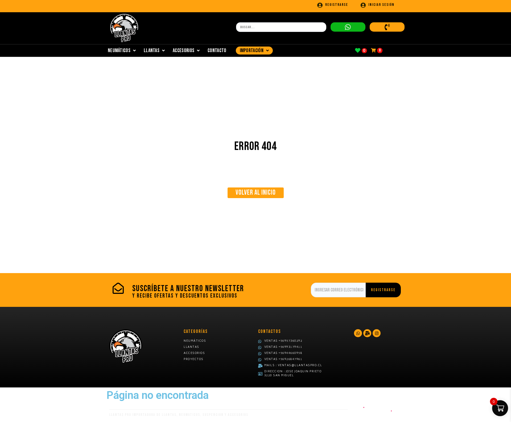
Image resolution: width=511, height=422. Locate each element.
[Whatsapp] (358, 333)
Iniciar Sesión (381, 4)
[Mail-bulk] (367, 333)
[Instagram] (377, 333)
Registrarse (336, 4)
